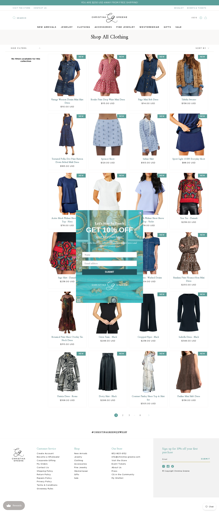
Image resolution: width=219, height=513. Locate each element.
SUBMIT (109, 272)
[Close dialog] (140, 212)
